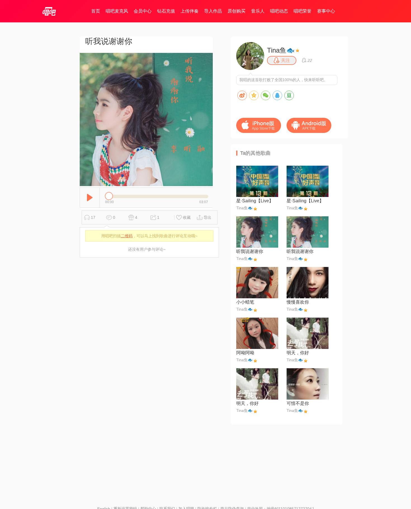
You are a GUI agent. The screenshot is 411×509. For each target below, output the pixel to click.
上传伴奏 (190, 11)
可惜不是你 (298, 403)
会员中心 (143, 11)
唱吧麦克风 (117, 11)
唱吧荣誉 (302, 11)
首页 (95, 11)
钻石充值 (166, 11)
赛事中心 (326, 11)
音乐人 (257, 11)
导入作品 (213, 11)
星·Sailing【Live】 (254, 200)
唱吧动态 (279, 11)
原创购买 (236, 11)
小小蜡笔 (245, 302)
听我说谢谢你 (249, 251)
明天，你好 (298, 352)
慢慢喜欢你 (298, 302)
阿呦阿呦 (245, 352)
